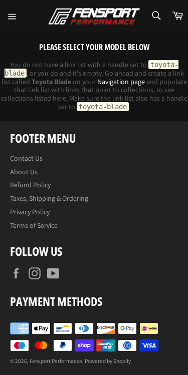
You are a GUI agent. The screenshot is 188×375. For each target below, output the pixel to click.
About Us (24, 171)
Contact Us (26, 158)
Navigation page (121, 81)
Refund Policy (30, 184)
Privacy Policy (30, 211)
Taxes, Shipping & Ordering (49, 198)
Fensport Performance (56, 360)
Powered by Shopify (108, 360)
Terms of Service (34, 225)
